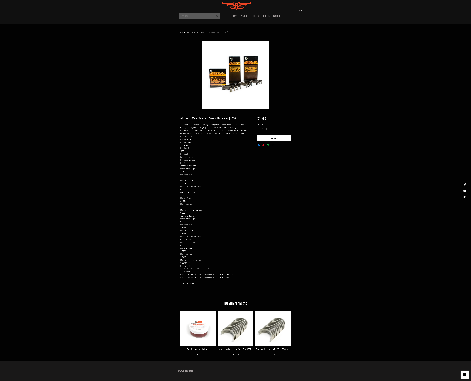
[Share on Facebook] (258, 145)
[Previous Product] (176, 328)
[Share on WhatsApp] (268, 145)
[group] (235, 335)
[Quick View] (198, 328)
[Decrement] (259, 129)
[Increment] (266, 129)
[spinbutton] (263, 129)
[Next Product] (294, 328)
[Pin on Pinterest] (263, 145)
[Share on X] (272, 145)
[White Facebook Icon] (465, 185)
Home (182, 32)
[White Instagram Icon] (465, 197)
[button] (301, 10)
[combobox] (199, 16)
